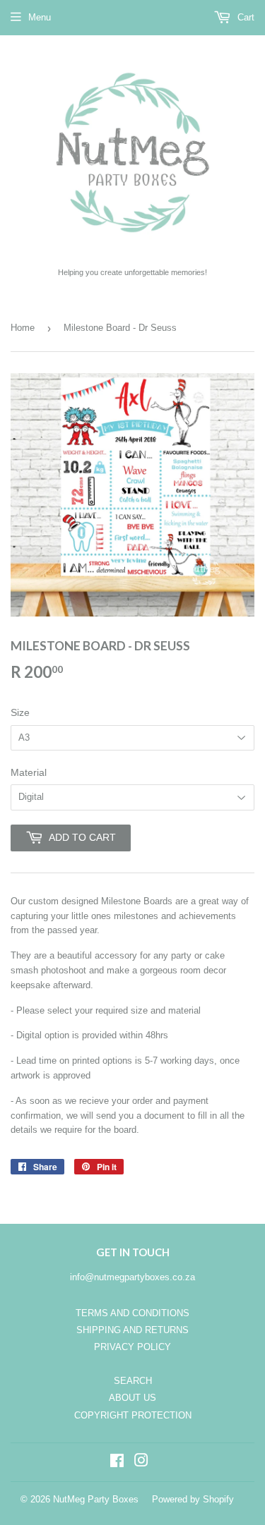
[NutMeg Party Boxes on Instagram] (141, 1462)
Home (23, 327)
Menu (39, 17)
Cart (244, 17)
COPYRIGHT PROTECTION (133, 1415)
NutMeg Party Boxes (96, 1499)
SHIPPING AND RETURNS (132, 1330)
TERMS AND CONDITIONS (132, 1313)
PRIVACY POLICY (132, 1347)
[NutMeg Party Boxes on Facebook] (117, 1462)
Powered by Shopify (193, 1499)
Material (29, 772)
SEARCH (133, 1380)
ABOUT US (132, 1397)
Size (20, 712)
